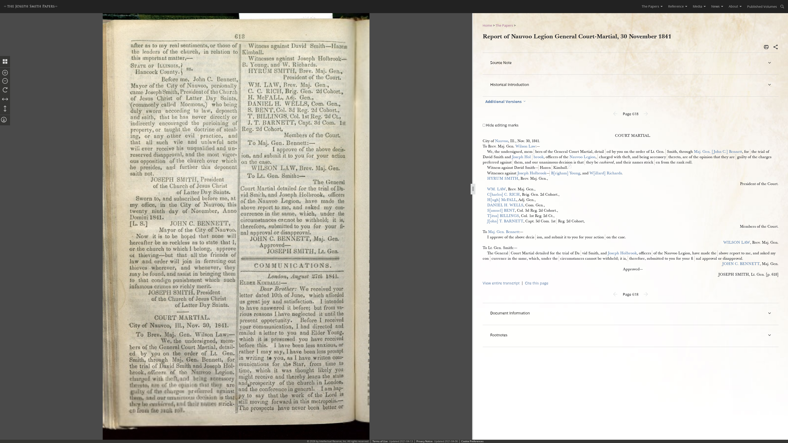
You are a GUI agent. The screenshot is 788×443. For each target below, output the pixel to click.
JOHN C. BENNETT (741, 263)
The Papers (504, 25)
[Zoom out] (5, 81)
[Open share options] (776, 47)
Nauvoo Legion (582, 157)
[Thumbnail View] (5, 62)
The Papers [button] (650, 6)
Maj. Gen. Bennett (503, 231)
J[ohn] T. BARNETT (505, 221)
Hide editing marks (502, 125)
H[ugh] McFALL (501, 199)
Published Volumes (762, 6)
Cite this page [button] (536, 283)
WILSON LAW (736, 242)
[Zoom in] (5, 73)
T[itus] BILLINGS (503, 215)
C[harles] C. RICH (503, 194)
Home (487, 25)
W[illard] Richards (606, 173)
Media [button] (697, 6)
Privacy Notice (424, 441)
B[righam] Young (565, 173)
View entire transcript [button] (501, 283)
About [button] (733, 6)
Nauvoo (501, 141)
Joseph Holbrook (528, 157)
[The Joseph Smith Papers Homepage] (31, 7)
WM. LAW (496, 189)
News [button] (715, 6)
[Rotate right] (5, 90)
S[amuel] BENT (501, 210)
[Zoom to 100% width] (5, 99)
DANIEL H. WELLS (505, 205)
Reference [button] (676, 6)
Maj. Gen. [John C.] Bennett (718, 151)
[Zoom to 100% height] (5, 109)
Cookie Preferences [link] (472, 441)
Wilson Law (525, 146)
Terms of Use (380, 441)
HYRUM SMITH (502, 178)
